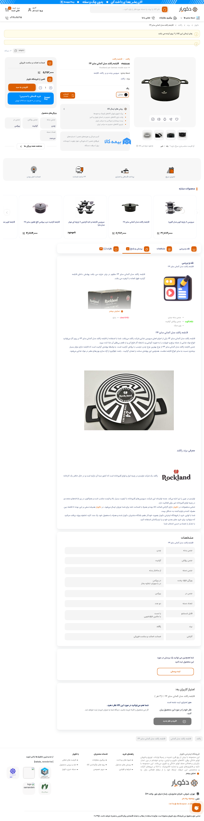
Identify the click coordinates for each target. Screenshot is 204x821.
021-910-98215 (188, 799)
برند (188, 25)
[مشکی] (126, 94)
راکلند (180, 25)
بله (167, 146)
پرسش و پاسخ (136, 248)
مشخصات (161, 248)
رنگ (127, 88)
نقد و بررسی (184, 248)
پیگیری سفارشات (165, 17)
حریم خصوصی (99, 769)
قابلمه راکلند (117, 59)
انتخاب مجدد (66, 95)
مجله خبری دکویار (69, 769)
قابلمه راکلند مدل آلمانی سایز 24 (151, 738)
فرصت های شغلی (69, 760)
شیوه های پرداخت (124, 760)
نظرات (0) (107, 248)
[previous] (197, 212)
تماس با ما (146, 17)
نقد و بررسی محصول (68, 764)
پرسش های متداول (123, 764)
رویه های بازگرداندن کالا (96, 764)
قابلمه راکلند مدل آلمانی (181, 738)
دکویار (196, 25)
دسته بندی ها (189, 17)
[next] (7, 212)
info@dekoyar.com (181, 803)
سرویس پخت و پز (112, 73)
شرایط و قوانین (125, 769)
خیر (162, 146)
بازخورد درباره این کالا (146, 146)
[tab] (187, 248)
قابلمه (96, 73)
